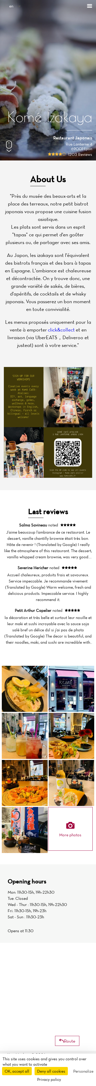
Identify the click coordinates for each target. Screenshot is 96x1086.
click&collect (61, 330)
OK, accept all (17, 1071)
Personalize (83, 1071)
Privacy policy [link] (49, 1079)
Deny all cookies (51, 1071)
